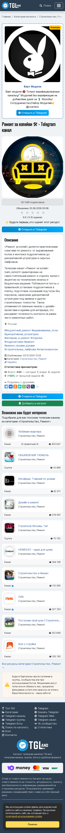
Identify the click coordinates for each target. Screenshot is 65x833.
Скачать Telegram (48, 712)
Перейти (12, 362)
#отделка (36, 338)
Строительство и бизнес (33, 573)
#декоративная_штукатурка (21, 334)
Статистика (45, 727)
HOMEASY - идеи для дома (35, 549)
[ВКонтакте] (11, 386)
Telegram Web (46, 716)
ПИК (21, 596)
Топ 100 (10, 708)
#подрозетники (13, 341)
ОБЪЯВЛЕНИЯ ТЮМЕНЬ (33, 455)
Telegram (43, 708)
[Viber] (28, 386)
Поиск (47, 5)
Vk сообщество (47, 723)
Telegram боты (14, 723)
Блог (8, 731)
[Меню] (59, 6)
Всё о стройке (27, 644)
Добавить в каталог (33, 403)
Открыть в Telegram (34, 112)
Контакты (11, 735)
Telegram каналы (15, 716)
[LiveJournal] (33, 386)
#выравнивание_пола (45, 330)
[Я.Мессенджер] (19, 386)
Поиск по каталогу (16, 727)
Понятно (32, 824)
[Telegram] (6, 386)
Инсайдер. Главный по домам (36, 478)
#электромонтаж (47, 349)
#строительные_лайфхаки (20, 349)
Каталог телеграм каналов (28, 754)
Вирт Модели (32, 86)
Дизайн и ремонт (28, 502)
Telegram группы (15, 719)
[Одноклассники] (15, 386)
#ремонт (29, 341)
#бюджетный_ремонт (17, 330)
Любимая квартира (29, 431)
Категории (11, 712)
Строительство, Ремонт (33, 358)
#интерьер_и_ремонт (17, 338)
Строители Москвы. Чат (33, 526)
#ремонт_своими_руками (19, 345)
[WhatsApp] (24, 386)
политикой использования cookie (24, 816)
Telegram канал (47, 719)
